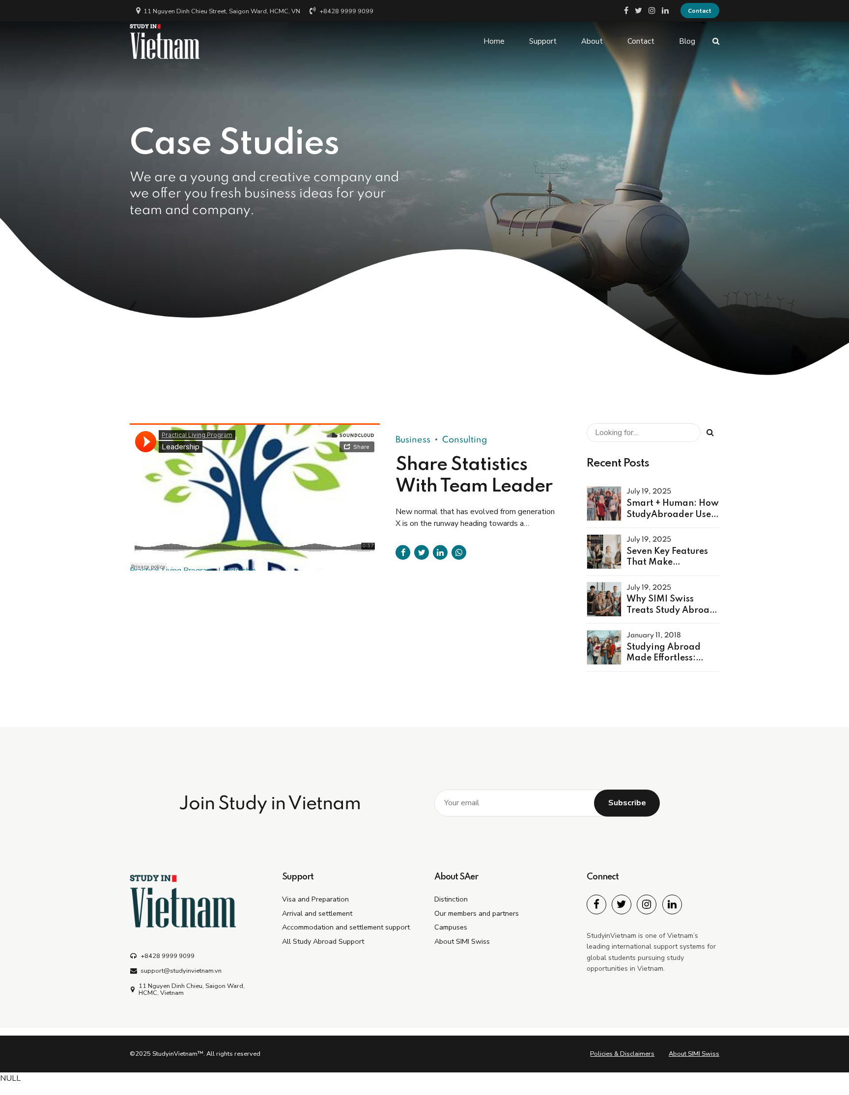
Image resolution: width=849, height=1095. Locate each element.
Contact (640, 41)
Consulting (464, 440)
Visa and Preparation (315, 899)
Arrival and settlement (317, 913)
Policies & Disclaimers (622, 1053)
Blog (687, 41)
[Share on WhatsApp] (459, 552)
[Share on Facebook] (403, 552)
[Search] (715, 41)
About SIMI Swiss (462, 941)
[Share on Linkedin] (440, 552)
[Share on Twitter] (421, 552)
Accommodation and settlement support (346, 927)
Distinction (451, 899)
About (592, 41)
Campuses (450, 927)
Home (494, 41)
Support (543, 41)
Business (413, 440)
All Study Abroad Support (323, 941)
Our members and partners (476, 913)
